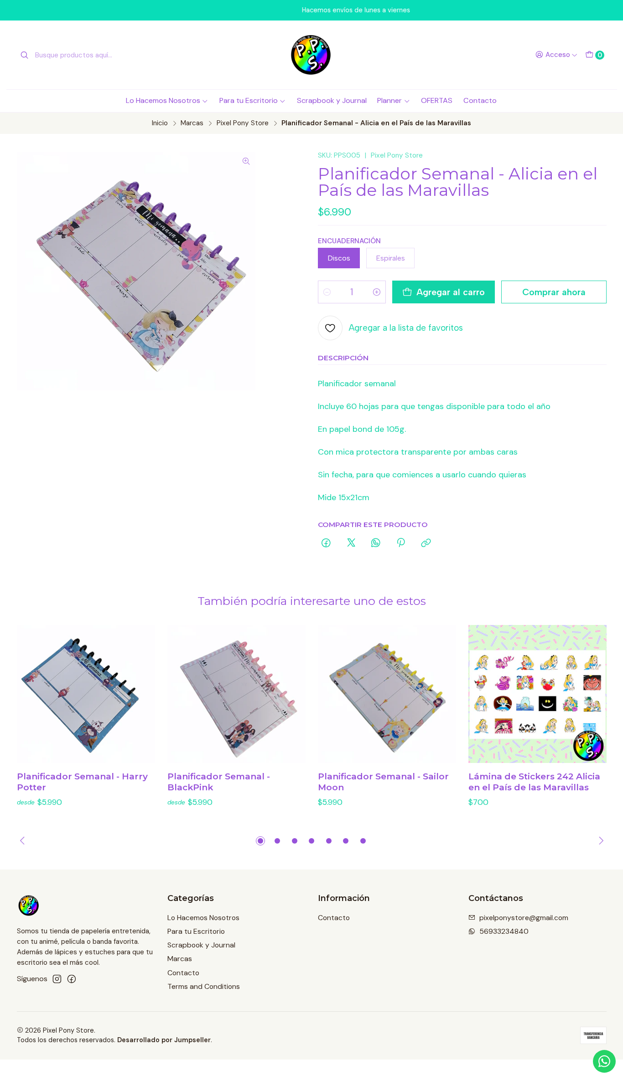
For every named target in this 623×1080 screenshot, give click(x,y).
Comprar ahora (554, 292)
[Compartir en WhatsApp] (375, 543)
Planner (389, 100)
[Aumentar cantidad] (376, 292)
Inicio (160, 123)
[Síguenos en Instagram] (57, 979)
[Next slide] (600, 840)
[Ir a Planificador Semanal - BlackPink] (236, 694)
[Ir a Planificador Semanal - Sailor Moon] (387, 694)
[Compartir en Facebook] (326, 543)
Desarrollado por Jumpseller (164, 1040)
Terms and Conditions (203, 986)
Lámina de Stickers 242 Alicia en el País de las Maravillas (534, 782)
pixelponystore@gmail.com (523, 917)
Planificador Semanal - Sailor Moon (383, 782)
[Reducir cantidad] (327, 292)
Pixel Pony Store (243, 123)
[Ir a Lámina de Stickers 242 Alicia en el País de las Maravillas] (537, 694)
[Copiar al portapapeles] (426, 543)
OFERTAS (436, 100)
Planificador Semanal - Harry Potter (82, 782)
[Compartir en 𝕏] (351, 543)
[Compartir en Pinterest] (401, 543)
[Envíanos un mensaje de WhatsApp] (604, 1061)
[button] (260, 840)
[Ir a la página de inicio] (311, 55)
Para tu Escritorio (248, 100)
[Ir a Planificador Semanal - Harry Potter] (86, 694)
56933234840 (504, 931)
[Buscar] (24, 55)
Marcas (192, 123)
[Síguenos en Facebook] (72, 979)
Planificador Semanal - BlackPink (218, 782)
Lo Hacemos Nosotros (163, 100)
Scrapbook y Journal (332, 100)
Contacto (480, 100)
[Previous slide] (24, 840)
